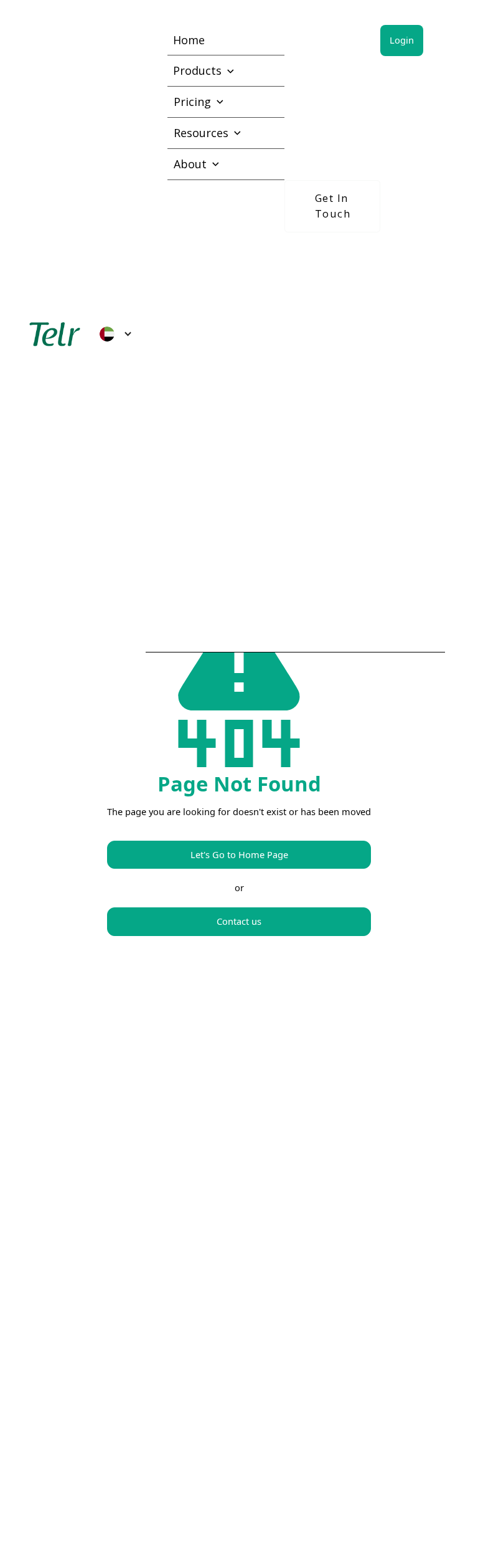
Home (189, 39)
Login (402, 40)
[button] (115, 334)
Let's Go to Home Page (239, 854)
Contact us (239, 921)
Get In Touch (332, 206)
